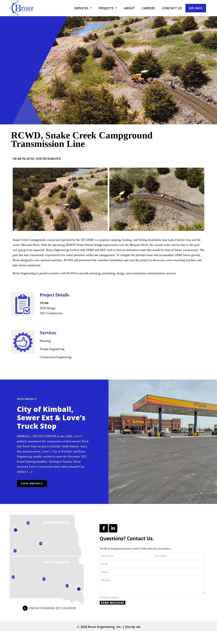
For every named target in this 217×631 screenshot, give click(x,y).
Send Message (112, 602)
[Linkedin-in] (113, 528)
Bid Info (196, 8)
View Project (32, 483)
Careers (148, 8)
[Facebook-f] (104, 528)
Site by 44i (132, 627)
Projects (106, 8)
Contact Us (172, 8)
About (129, 8)
